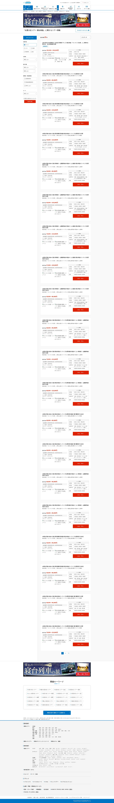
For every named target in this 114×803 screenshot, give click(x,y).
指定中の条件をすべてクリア (30, 98)
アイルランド (50, 753)
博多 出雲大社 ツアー (45, 689)
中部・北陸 (34, 730)
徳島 (40, 735)
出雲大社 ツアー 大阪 (76, 704)
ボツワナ (73, 759)
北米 (33, 760)
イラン (64, 757)
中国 (54, 748)
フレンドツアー (54, 781)
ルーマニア (53, 756)
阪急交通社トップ (26, 11)
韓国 (50, 748)
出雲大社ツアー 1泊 (76, 693)
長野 (56, 730)
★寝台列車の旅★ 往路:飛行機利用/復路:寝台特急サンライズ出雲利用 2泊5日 (63, 566)
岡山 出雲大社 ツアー (48, 701)
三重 (69, 730)
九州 (33, 736)
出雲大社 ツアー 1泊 (62, 693)
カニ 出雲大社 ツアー (33, 693)
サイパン (45, 765)
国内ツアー (27, 726)
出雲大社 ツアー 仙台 (60, 689)
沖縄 (33, 738)
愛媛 (46, 735)
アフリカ (34, 759)
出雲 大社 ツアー (32, 689)
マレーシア (70, 748)
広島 (50, 733)
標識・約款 (36, 797)
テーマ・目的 (34, 774)
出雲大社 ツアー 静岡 (48, 697)
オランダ (80, 751)
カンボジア (84, 748)
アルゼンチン (56, 762)
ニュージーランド (50, 766)
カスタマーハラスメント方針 (61, 797)
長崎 (46, 736)
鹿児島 (59, 736)
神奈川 (59, 729)
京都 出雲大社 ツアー (47, 704)
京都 (43, 732)
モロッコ (46, 759)
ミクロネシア (35, 765)
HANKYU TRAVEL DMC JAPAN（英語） (62, 789)
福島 (56, 727)
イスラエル (59, 757)
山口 (53, 733)
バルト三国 (60, 753)
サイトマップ (86, 797)
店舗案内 (78, 2)
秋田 (50, 727)
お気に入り (86, 2)
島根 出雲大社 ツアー (77, 701)
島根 (43, 733)
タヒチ (65, 766)
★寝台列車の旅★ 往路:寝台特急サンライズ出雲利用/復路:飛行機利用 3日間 (62, 596)
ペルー (50, 762)
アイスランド (48, 754)
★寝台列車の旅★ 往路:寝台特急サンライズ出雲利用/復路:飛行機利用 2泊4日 (63, 414)
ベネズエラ (73, 762)
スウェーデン (82, 753)
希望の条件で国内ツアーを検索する (56, 712)
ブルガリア (59, 756)
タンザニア (83, 759)
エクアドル (67, 762)
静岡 (62, 730)
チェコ (67, 754)
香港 (43, 748)
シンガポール (63, 748)
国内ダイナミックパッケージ (41, 741)
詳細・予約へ (80, 63)
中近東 (33, 757)
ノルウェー (75, 753)
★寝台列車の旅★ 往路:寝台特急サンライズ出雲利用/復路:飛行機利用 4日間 (62, 626)
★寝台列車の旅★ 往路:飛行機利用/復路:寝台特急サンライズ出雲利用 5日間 (62, 133)
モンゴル (58, 748)
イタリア (41, 751)
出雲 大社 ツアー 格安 (48, 693)
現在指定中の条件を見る (82, 30)
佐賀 (43, 736)
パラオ (49, 765)
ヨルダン (53, 757)
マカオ (46, 748)
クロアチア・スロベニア (75, 754)
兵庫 (53, 732)
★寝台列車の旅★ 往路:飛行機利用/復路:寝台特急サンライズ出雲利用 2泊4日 (63, 536)
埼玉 (50, 729)
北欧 (65, 753)
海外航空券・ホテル (29, 769)
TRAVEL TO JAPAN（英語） (31, 792)
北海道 (33, 726)
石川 (50, 730)
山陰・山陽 (34, 733)
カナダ (45, 760)
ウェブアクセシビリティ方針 (75, 797)
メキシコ (41, 762)
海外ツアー (27, 748)
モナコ (44, 753)
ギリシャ (75, 751)
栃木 (43, 729)
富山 (46, 730)
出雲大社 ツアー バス (76, 697)
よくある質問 (73, 2)
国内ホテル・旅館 (55, 741)
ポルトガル (60, 751)
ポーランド (47, 756)
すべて (27, 44)
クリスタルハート (37, 781)
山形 (53, 727)
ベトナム (79, 748)
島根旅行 (44, 11)
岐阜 (59, 730)
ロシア (55, 753)
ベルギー (85, 751)
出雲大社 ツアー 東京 (62, 704)
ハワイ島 (51, 763)
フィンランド (42, 754)
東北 (33, 727)
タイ (75, 748)
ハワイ (33, 763)
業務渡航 (39, 789)
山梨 (40, 730)
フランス (46, 751)
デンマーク (69, 753)
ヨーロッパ (34, 751)
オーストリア (61, 754)
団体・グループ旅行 (29, 789)
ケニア (77, 759)
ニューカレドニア (59, 766)
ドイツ (50, 751)
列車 (33, 48)
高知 (50, 735)
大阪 (46, 732)
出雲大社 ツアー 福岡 (33, 697)
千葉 (56, 729)
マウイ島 (56, 763)
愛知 (66, 730)
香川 (43, 735)
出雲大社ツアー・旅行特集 (53, 11)
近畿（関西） (35, 732)
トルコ (49, 757)
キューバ (46, 762)
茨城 (40, 729)
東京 (53, 729)
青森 (40, 727)
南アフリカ (57, 759)
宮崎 (56, 736)
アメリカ (41, 760)
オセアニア (34, 766)
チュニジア (51, 759)
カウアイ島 (62, 763)
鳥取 (40, 733)
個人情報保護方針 (50, 797)
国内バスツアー (28, 741)
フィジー (70, 766)
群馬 (46, 729)
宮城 (46, 727)
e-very (46, 781)
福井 (53, 730)
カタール (76, 757)
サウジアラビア (70, 757)
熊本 (50, 736)
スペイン (55, 751)
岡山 (46, 733)
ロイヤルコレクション (66, 781)
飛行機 (27, 51)
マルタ (40, 753)
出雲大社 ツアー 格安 (33, 701)
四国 (33, 735)
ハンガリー (83, 754)
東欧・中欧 (55, 754)
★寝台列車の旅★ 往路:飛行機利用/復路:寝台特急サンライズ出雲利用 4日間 (62, 103)
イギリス (66, 751)
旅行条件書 (42, 797)
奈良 (50, 732)
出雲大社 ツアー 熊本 (74, 689)
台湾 (40, 748)
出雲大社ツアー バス (62, 697)
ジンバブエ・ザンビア (65, 759)
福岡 (40, 736)
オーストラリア (42, 766)
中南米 (33, 762)
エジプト (41, 759)
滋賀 (40, 732)
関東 (33, 729)
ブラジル (62, 762)
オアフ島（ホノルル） (43, 763)
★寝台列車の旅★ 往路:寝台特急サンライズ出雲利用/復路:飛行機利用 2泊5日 (63, 444)
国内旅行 (33, 11)
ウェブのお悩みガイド (64, 2)
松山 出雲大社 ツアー (62, 701)
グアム (40, 765)
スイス (70, 751)
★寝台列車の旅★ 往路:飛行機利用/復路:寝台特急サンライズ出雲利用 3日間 (62, 74)
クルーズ (26, 774)
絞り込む (30, 101)
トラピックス (27, 781)
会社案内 (29, 797)
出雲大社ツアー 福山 (33, 704)
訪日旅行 (46, 789)
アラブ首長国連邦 (42, 757)
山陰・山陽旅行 (39, 11)
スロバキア (41, 756)
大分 (53, 736)
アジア (33, 748)
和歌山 (56, 732)
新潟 (43, 730)
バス (26, 48)
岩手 (43, 727)
